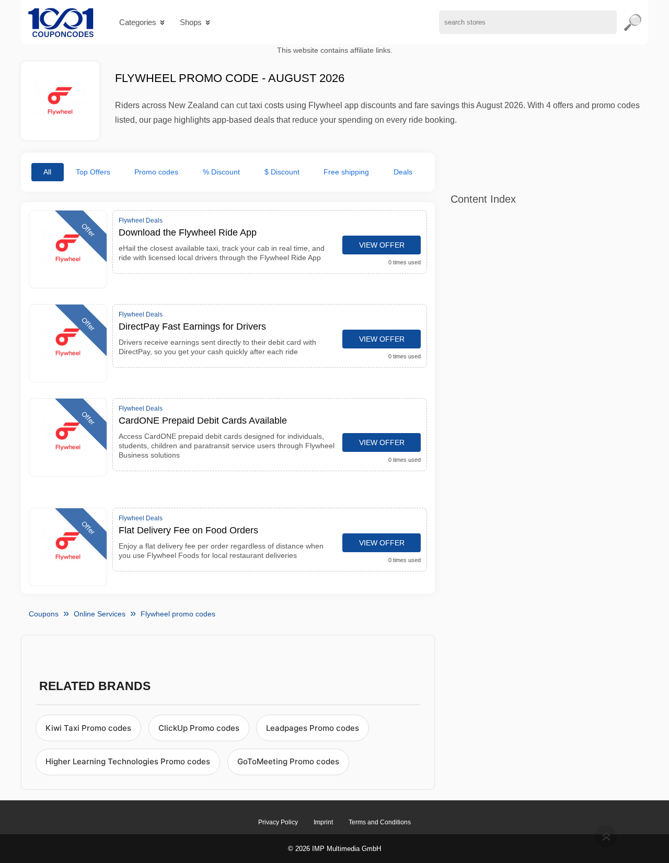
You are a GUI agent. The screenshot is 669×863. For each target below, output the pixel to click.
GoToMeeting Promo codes (288, 761)
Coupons (44, 614)
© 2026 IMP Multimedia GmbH (334, 849)
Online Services (99, 614)
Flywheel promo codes (178, 614)
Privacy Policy (278, 822)
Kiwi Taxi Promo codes (88, 728)
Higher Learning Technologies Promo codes (127, 761)
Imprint (323, 822)
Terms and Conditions (380, 822)
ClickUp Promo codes (198, 728)
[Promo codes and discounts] (61, 22)
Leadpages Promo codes (312, 728)
